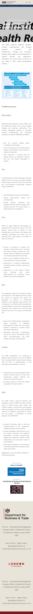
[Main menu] (29, 2)
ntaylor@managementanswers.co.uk (16, 549)
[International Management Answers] (9, 2)
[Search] (26, 2)
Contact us (5, 453)
